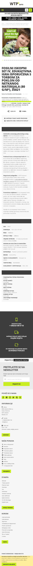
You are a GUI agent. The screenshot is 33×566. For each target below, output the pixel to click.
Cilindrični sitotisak (6, 493)
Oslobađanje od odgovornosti (9, 523)
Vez (3, 489)
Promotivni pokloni (8, 450)
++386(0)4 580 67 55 (7, 420)
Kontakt (6, 435)
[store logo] (16, 3)
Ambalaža (9, 272)
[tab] (16, 129)
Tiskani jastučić (5, 483)
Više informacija (12, 221)
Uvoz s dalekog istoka (8, 463)
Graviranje (4, 487)
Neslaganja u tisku (6, 528)
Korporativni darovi (8, 448)
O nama (4, 536)
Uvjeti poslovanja (6, 517)
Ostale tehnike (8, 507)
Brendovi (5, 446)
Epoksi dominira (5, 498)
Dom (3, 23)
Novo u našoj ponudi (8, 444)
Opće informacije (6, 532)
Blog (4, 459)
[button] (3, 60)
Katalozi (5, 461)
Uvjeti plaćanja (5, 519)
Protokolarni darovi (8, 453)
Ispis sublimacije (6, 495)
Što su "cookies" (5, 534)
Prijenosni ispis (5, 485)
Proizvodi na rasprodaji (7, 530)
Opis (7, 129)
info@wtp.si (5, 422)
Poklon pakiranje (7, 455)
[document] (16, 561)
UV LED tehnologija (6, 500)
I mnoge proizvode (7, 465)
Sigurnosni (4, 521)
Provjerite (6, 471)
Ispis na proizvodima (8, 457)
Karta (5, 542)
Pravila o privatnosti (6, 525)
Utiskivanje (4, 491)
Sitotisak (4, 480)
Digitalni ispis (5, 502)
